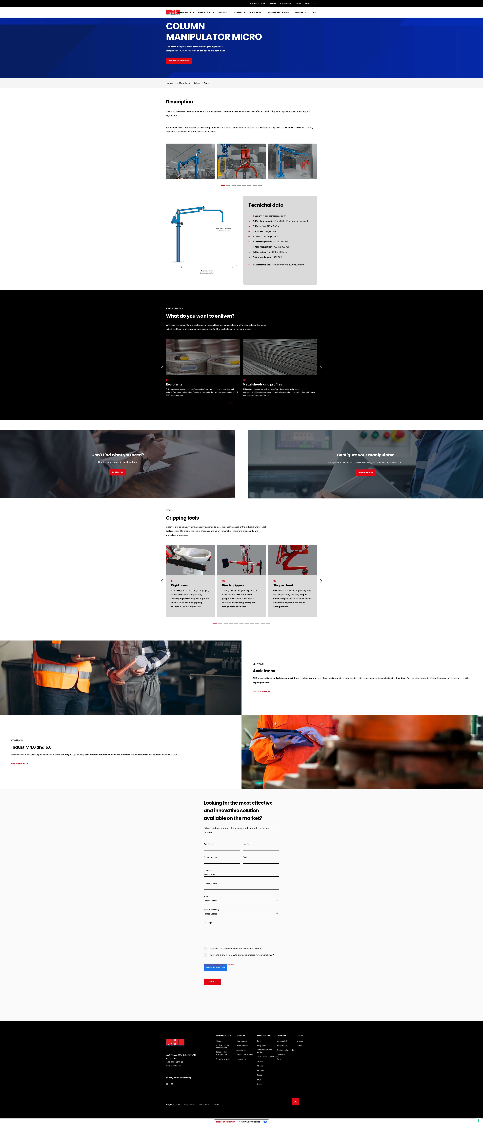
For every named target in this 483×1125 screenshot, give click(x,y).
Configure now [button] (365, 472)
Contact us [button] (117, 472)
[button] (223, 185)
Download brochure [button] (179, 61)
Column (197, 83)
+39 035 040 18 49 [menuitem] (257, 3)
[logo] (175, 1042)
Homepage (171, 83)
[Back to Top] (295, 1101)
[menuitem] (272, 3)
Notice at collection (225, 1121)
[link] (203, 368)
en (313, 12)
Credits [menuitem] (216, 1105)
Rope (206, 83)
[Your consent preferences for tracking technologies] (478, 1120)
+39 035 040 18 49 (175, 1062)
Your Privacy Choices (249, 1121)
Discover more (260, 691)
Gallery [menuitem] (299, 12)
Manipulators (184, 83)
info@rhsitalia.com (173, 1065)
